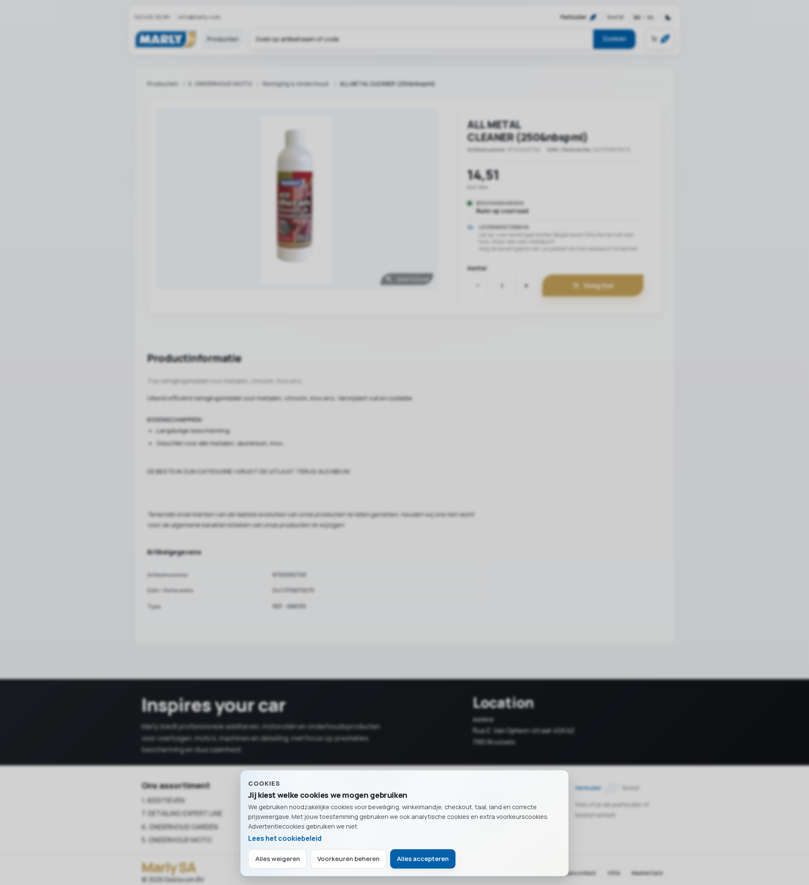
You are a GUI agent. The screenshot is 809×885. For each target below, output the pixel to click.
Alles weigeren (277, 858)
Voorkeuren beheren (348, 858)
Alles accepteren (423, 858)
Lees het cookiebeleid (284, 838)
